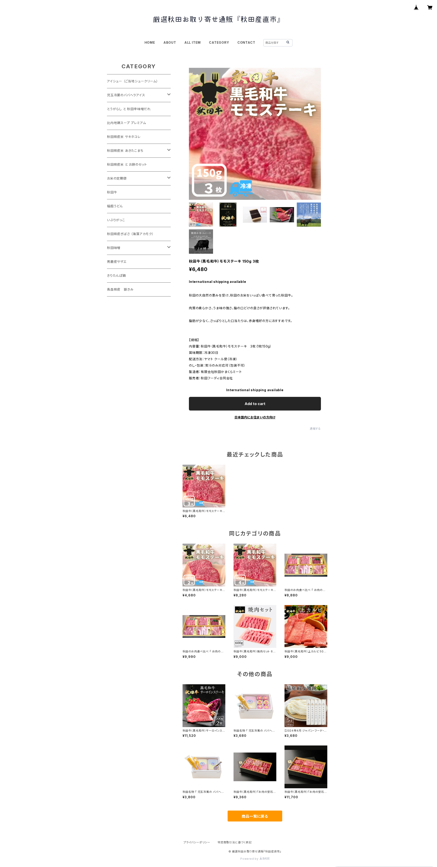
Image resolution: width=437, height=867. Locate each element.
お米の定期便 (117, 178)
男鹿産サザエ (117, 262)
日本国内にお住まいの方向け (254, 417)
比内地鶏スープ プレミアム (126, 123)
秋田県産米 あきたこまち (125, 150)
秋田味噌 (113, 248)
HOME (150, 42)
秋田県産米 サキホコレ (124, 137)
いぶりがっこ (116, 220)
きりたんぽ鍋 (116, 275)
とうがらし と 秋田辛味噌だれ (129, 109)
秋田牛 (112, 192)
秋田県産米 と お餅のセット (127, 164)
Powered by (249, 858)
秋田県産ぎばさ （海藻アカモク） (130, 234)
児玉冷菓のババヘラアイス (126, 95)
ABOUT (169, 42)
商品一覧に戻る (255, 816)
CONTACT (246, 42)
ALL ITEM (192, 42)
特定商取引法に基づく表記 (235, 842)
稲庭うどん (115, 206)
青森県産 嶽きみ (120, 289)
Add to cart (255, 403)
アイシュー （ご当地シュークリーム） (132, 81)
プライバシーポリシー (196, 842)
